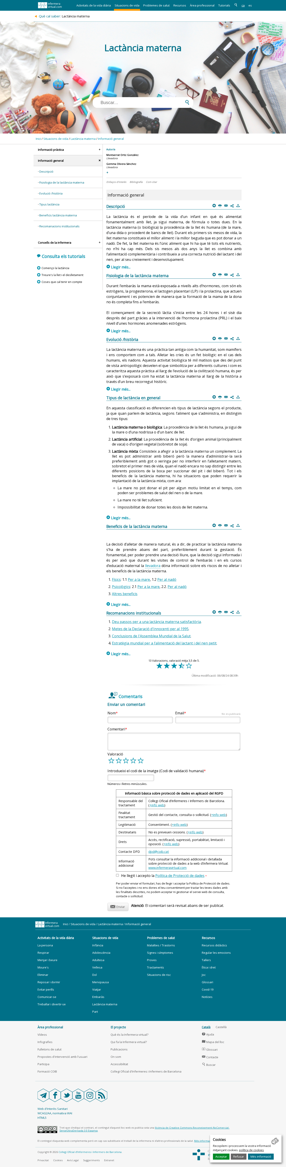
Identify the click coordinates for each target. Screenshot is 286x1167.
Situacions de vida (127, 5)
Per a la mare (139, 579)
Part (95, 1012)
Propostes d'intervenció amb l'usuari (62, 1057)
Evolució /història (51, 193)
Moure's (43, 967)
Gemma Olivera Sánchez (121, 163)
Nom (111, 713)
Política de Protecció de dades (179, 875)
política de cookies (251, 1150)
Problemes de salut (156, 5)
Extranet (109, 1160)
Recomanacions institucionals (59, 226)
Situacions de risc (159, 975)
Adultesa (98, 960)
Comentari (116, 729)
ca (243, 5)
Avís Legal (73, 1160)
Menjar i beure (47, 960)
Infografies (45, 1042)
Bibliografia (136, 182)
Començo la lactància (55, 268)
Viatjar (96, 989)
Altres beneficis (124, 593)
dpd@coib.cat (158, 851)
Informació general (111, 139)
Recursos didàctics (214, 945)
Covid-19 (207, 989)
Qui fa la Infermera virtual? (129, 1042)
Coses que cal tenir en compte (61, 282)
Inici (38, 139)
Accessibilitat (119, 1064)
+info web (156, 805)
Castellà (221, 1027)
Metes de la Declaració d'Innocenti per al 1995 (150, 628)
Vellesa (97, 967)
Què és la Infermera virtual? (129, 1035)
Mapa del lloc (213, 1042)
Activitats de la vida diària (93, 5)
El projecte (118, 1027)
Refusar (238, 1156)
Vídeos (42, 1035)
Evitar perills (46, 989)
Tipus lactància (49, 204)
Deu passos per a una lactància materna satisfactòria (156, 621)
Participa (43, 1064)
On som (116, 1057)
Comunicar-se (47, 997)
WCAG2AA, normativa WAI (55, 1113)
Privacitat (43, 1160)
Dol (94, 975)
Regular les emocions (216, 953)
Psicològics (121, 586)
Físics (116, 579)
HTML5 (42, 1118)
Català (206, 1027)
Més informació (260, 1156)
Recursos (179, 5)
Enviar (117, 906)
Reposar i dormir (49, 982)
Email (207, 713)
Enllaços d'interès (116, 182)
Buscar (209, 1065)
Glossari (207, 982)
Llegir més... (118, 267)
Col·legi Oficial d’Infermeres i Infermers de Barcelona (90, 1152)
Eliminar (43, 975)
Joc (204, 975)
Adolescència (101, 953)
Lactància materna (83, 139)
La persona (45, 945)
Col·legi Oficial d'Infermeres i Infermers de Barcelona (146, 1071)
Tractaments (155, 967)
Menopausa (100, 982)
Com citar (151, 182)
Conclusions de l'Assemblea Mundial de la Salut (151, 636)
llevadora (152, 565)
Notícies (207, 997)
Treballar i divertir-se (52, 1004)
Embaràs (98, 997)
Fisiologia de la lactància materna (61, 182)
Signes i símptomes (160, 953)
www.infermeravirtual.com (167, 868)
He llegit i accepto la (164, 876)
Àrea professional (202, 5)
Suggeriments (91, 1160)
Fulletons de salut (49, 1049)
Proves (152, 960)
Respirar (43, 953)
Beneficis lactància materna (58, 215)
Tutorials (224, 5)
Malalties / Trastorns (161, 945)
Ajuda (208, 1034)
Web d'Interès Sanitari (53, 1109)
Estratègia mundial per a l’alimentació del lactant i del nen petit (164, 643)
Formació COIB (47, 1071)
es (250, 5)
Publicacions (119, 1049)
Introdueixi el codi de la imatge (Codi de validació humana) (155, 770)
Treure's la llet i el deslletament (62, 275)
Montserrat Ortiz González (122, 155)
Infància (97, 945)
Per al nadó (166, 579)
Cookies (58, 1160)
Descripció (46, 171)
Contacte (210, 1057)
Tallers (206, 960)
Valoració (115, 754)
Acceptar (221, 1156)
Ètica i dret (209, 967)
